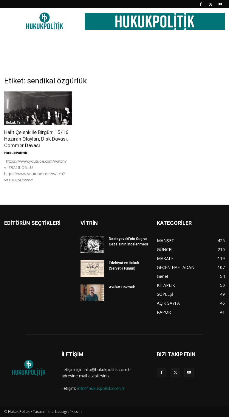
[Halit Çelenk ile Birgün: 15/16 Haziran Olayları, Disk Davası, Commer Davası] (38, 108)
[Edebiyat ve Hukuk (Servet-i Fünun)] (92, 268)
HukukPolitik (15, 152)
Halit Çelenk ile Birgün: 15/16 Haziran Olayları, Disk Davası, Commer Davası (36, 138)
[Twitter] (210, 4)
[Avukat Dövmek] (92, 292)
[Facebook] (200, 4)
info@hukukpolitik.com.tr (101, 388)
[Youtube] (220, 4)
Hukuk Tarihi (16, 122)
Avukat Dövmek (122, 287)
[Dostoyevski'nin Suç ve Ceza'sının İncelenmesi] (92, 244)
